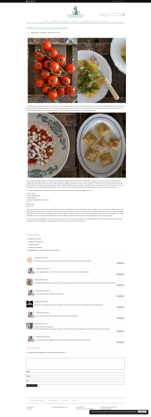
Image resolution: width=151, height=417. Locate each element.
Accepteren (142, 411)
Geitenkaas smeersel (33, 244)
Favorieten (65, 21)
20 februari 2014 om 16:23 (40, 323)
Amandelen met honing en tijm (36, 241)
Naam (28, 371)
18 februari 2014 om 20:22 (40, 301)
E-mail (28, 376)
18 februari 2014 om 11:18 (40, 279)
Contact (104, 21)
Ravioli (54, 32)
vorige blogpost (82, 190)
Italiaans (49, 32)
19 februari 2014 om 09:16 (42, 290)
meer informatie (132, 411)
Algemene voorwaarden (36, 400)
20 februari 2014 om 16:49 (42, 336)
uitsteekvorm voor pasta (55, 215)
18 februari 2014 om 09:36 (40, 257)
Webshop (75, 21)
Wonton (58, 32)
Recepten (54, 21)
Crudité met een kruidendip (35, 247)
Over (46, 21)
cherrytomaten (43, 32)
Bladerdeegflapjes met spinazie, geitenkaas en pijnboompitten (43, 250)
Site (27, 380)
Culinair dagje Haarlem (89, 21)
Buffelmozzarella (35, 32)
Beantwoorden (120, 263)
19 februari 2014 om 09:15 (42, 268)
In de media (64, 400)
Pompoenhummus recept (34, 239)
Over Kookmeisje (52, 400)
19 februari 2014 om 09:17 (42, 312)
